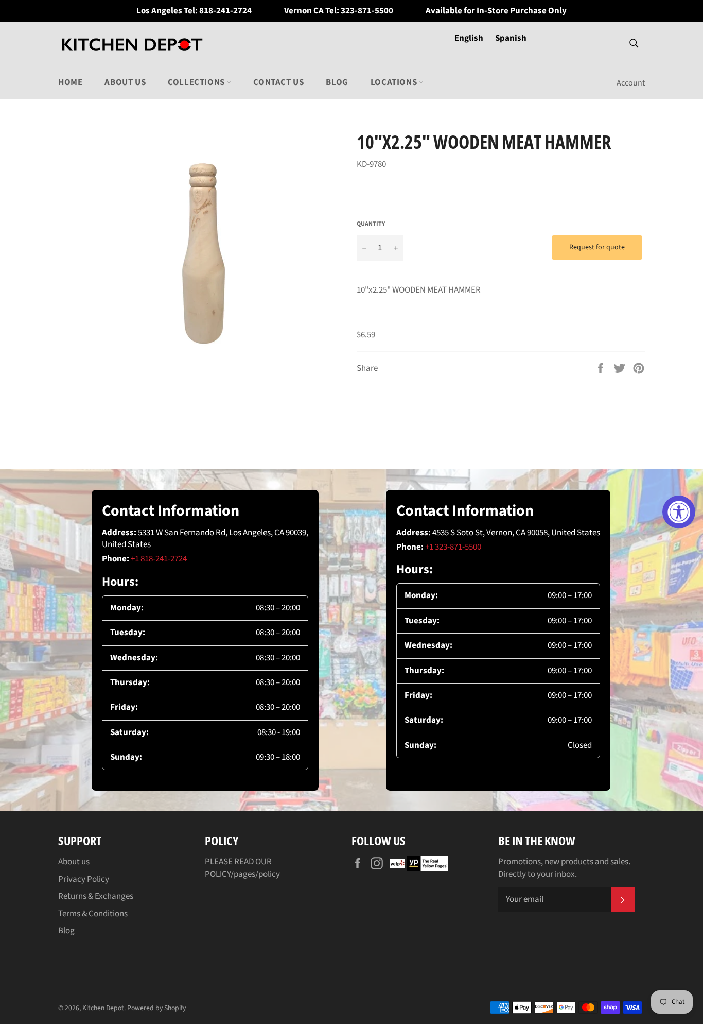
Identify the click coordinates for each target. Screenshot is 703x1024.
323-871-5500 (367, 11)
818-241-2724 (225, 11)
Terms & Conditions (93, 914)
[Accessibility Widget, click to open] (678, 512)
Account (631, 83)
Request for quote (597, 247)
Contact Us (278, 82)
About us (125, 82)
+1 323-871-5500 (453, 547)
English (469, 38)
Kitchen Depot (103, 1008)
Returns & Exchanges (95, 896)
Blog (337, 82)
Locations (395, 82)
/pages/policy (255, 874)
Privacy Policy (83, 879)
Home (70, 82)
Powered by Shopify (156, 1008)
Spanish (510, 38)
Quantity (371, 224)
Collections (197, 82)
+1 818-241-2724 (159, 559)
